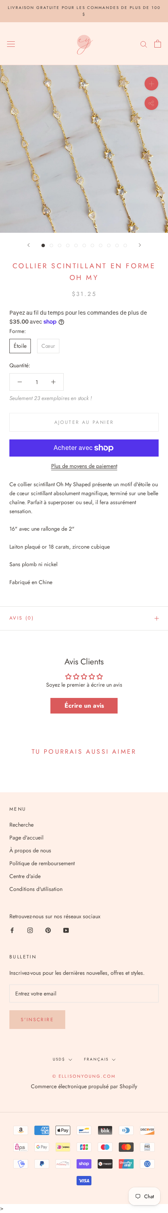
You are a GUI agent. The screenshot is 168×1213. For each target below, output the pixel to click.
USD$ (59, 1059)
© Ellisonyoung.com (84, 1076)
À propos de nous (30, 850)
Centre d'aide (25, 876)
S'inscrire (37, 1019)
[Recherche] (143, 43)
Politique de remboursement (42, 863)
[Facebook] (12, 929)
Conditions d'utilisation (36, 889)
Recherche (21, 825)
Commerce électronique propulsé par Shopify (84, 1086)
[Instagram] (30, 929)
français (96, 1059)
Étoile (20, 346)
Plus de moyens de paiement (84, 466)
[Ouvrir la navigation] (11, 44)
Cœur (48, 346)
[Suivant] (140, 245)
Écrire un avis (84, 705)
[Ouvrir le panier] (157, 44)
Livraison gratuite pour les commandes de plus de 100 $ (84, 11)
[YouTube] (66, 929)
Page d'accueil (26, 837)
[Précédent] (28, 245)
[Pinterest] (48, 929)
